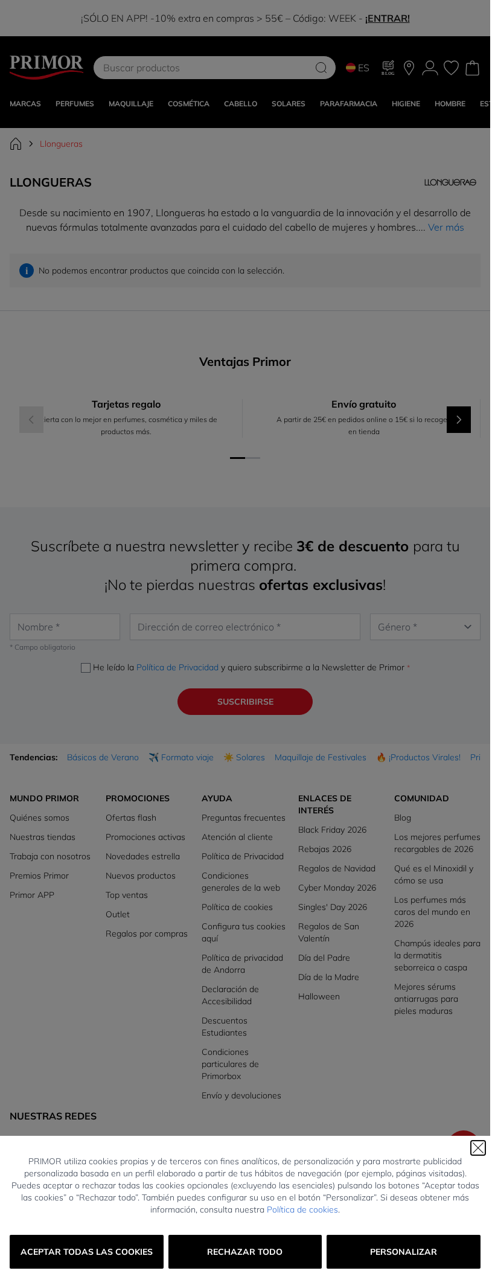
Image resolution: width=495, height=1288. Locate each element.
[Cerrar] (478, 1148)
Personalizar (403, 1251)
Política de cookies (302, 1209)
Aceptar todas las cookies (87, 1251)
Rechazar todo (245, 1251)
